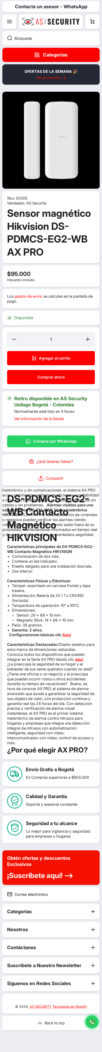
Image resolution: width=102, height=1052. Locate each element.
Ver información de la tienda (39, 418)
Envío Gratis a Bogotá (50, 769)
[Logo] (51, 21)
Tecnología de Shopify (69, 1006)
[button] (92, 21)
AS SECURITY (40, 1006)
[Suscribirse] (92, 894)
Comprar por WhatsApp (55, 441)
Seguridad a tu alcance (51, 823)
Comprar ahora (51, 377)
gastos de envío (28, 296)
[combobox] (51, 38)
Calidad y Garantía (46, 796)
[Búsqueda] (7, 38)
